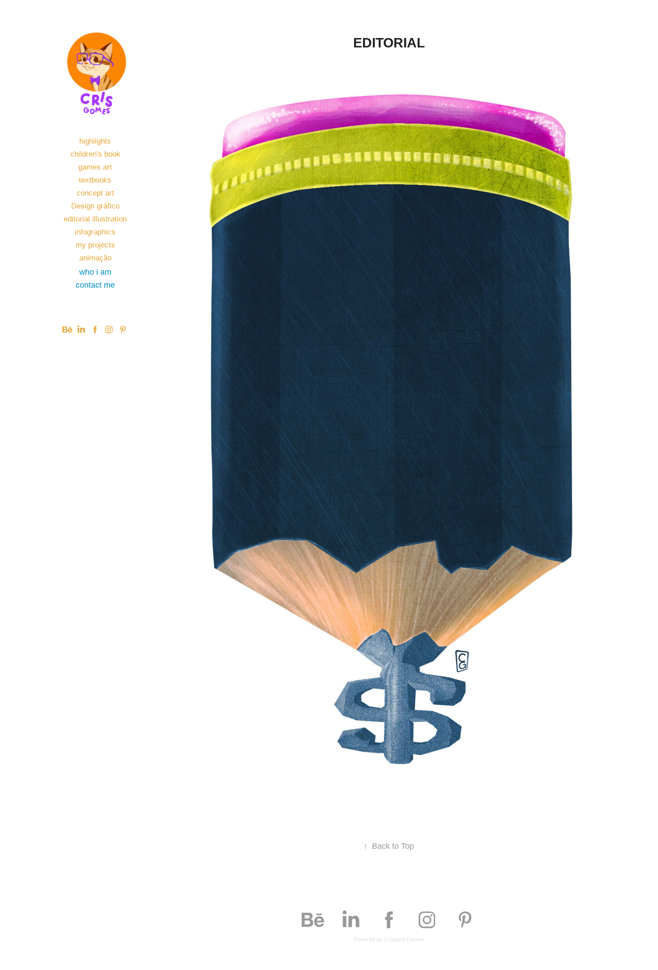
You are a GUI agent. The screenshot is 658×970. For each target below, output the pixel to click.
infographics (95, 232)
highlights (95, 141)
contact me (95, 285)
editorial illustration (95, 219)
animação (95, 258)
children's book (95, 154)
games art (95, 167)
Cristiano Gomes (404, 939)
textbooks (95, 180)
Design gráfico (95, 206)
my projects (95, 245)
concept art (95, 193)
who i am (95, 272)
